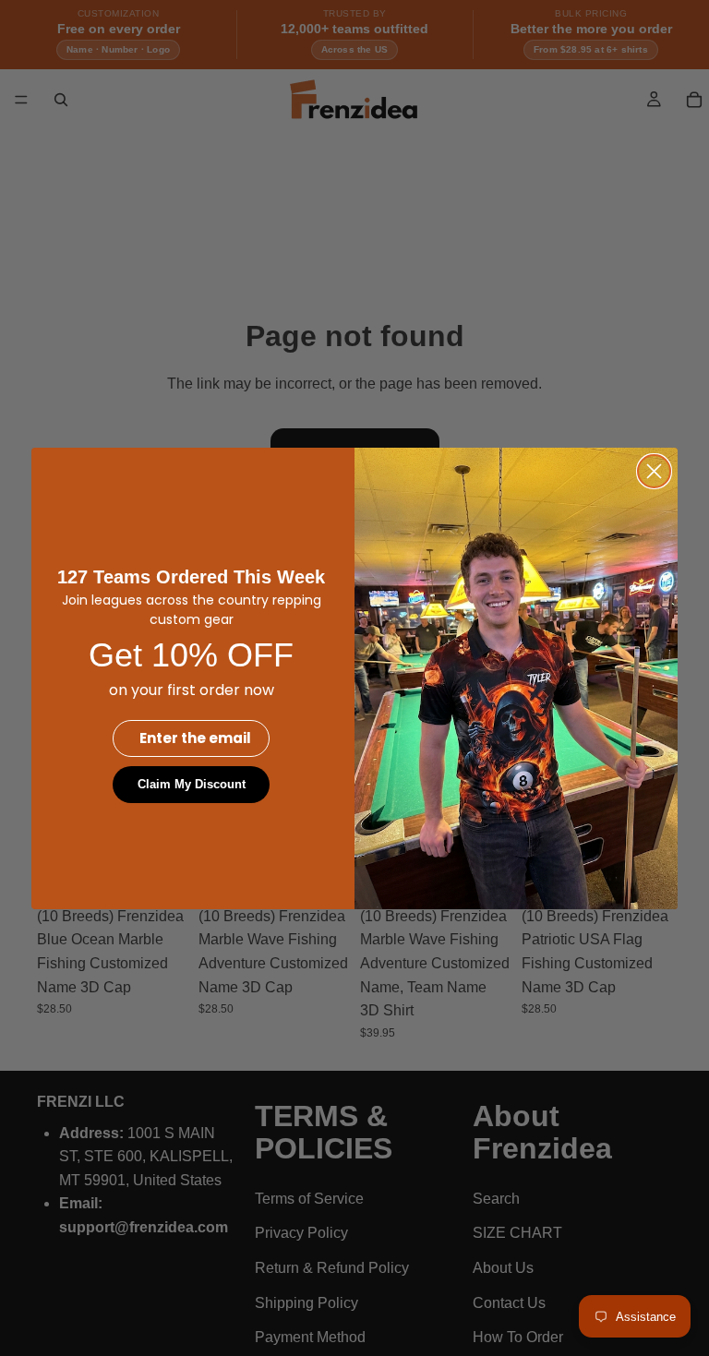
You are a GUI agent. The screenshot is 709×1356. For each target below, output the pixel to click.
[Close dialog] (654, 471)
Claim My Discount (192, 784)
